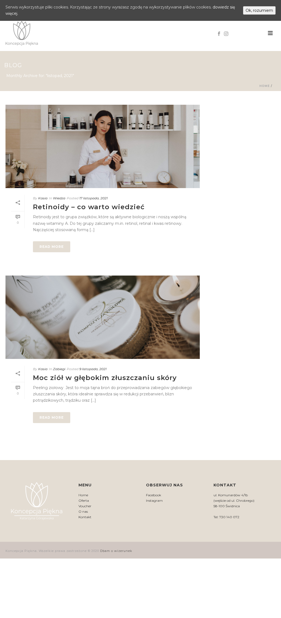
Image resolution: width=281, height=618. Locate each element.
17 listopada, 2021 (93, 198)
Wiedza (59, 198)
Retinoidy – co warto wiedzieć (89, 207)
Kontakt (84, 517)
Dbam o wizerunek (116, 551)
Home (264, 86)
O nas (83, 511)
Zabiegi (59, 369)
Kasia (42, 198)
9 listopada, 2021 (92, 369)
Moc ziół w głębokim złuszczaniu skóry (105, 378)
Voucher (84, 506)
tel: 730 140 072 (247, 33)
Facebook (153, 495)
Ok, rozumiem (259, 10)
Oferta (83, 500)
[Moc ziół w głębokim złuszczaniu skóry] (102, 317)
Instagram (154, 500)
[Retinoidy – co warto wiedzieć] (102, 146)
